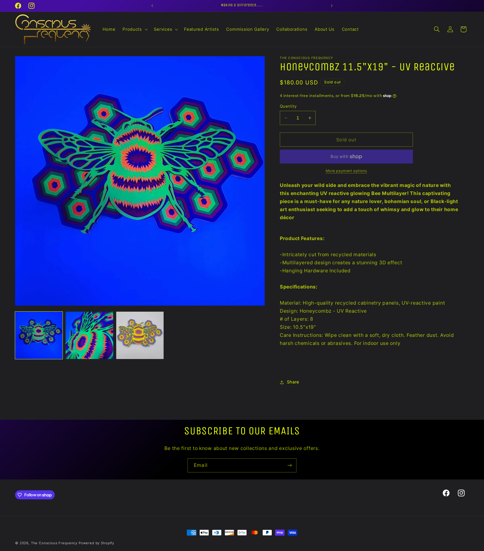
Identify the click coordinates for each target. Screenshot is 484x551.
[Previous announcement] (152, 6)
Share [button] (293, 381)
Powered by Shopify (96, 543)
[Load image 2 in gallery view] (89, 335)
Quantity (288, 106)
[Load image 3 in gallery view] (140, 335)
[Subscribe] (289, 465)
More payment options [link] (346, 171)
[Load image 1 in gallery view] (39, 335)
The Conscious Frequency (55, 543)
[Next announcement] (331, 6)
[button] (134, 29)
